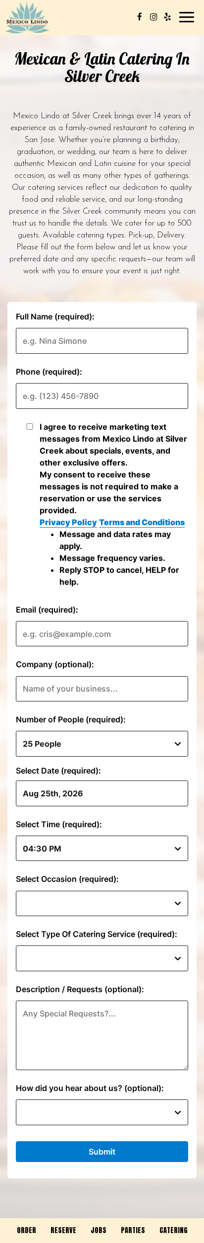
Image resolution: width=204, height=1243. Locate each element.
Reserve (63, 1230)
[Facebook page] (140, 17)
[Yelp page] (167, 17)
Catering (173, 1230)
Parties (133, 1230)
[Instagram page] (153, 17)
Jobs (98, 1230)
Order (26, 1230)
